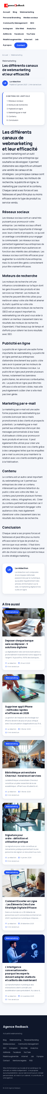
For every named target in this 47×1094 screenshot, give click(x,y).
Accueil (6, 12)
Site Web (20, 28)
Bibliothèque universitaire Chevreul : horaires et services (23, 774)
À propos (7, 45)
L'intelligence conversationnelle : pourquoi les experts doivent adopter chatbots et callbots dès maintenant (21, 973)
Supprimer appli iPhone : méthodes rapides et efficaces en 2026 (18, 710)
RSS (30, 1060)
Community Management (15, 23)
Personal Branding (12, 17)
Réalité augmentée (12, 39)
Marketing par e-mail (17, 112)
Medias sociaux (30, 17)
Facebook (19, 34)
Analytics (31, 28)
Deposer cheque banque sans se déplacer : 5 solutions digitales (19, 644)
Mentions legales (19, 1060)
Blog (15, 12)
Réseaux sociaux (16, 101)
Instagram (8, 28)
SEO (32, 23)
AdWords (7, 34)
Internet (28, 39)
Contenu (12, 116)
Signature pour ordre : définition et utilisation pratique (16, 838)
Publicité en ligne (16, 109)
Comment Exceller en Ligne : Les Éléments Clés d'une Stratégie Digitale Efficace (21, 904)
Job (36, 39)
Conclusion (13, 120)
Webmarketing (27, 12)
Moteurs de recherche (18, 105)
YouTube (30, 34)
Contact (21, 45)
